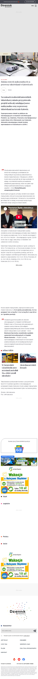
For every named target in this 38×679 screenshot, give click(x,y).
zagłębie (6, 504)
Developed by (20, 663)
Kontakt (4, 652)
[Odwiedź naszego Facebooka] (23, 659)
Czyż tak (4, 644)
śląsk (5, 496)
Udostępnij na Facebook (7, 456)
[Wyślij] (35, 630)
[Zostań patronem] (14, 659)
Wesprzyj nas (25, 644)
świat (5, 544)
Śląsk (3, 648)
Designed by (4, 663)
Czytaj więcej (27, 635)
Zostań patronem (30, 1)
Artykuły (4, 640)
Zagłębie (23, 640)
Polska (5, 537)
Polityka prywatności (28, 648)
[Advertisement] (19, 33)
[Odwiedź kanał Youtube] (19, 659)
